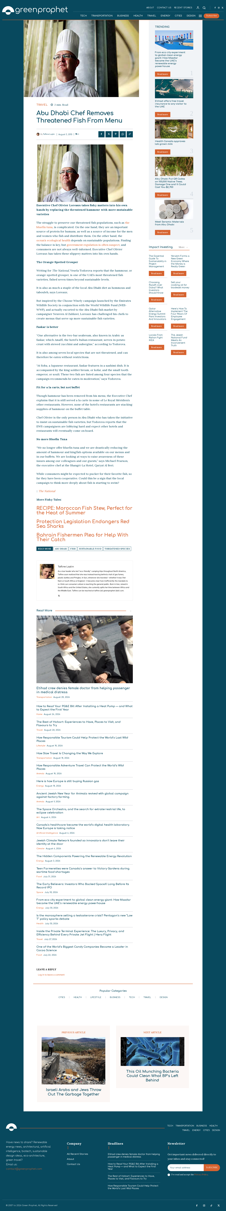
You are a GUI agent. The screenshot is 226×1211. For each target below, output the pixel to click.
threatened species (117, 549)
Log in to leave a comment (51, 974)
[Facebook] (215, 8)
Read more (162, 74)
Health (40, 924)
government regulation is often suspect (93, 245)
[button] (204, 7)
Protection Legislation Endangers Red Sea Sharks (82, 524)
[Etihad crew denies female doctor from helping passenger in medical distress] (84, 649)
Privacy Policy (201, 1174)
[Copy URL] (130, 134)
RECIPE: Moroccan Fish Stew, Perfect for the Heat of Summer (84, 510)
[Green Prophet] (35, 10)
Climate (40, 849)
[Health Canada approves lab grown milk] (174, 129)
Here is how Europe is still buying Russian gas (67, 781)
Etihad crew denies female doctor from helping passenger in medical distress (134, 1155)
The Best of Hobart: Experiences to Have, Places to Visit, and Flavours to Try (131, 1177)
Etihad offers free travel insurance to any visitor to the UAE (170, 104)
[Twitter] (222, 8)
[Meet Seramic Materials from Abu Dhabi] (174, 209)
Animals (40, 774)
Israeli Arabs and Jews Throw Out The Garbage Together (73, 1092)
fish (73, 549)
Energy (40, 786)
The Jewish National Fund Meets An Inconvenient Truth (179, 340)
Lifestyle (40, 746)
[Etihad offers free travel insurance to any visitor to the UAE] (174, 88)
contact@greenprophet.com (24, 1169)
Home (39, 714)
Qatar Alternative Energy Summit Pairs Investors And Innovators (157, 314)
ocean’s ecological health (53, 240)
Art (38, 817)
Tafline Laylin (49, 134)
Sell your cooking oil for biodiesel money (180, 285)
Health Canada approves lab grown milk (170, 142)
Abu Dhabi (61, 549)
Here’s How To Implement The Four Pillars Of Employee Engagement (179, 314)
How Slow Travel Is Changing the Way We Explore (69, 753)
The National (46, 491)
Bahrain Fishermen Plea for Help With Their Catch (82, 537)
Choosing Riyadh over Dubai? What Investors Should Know (156, 287)
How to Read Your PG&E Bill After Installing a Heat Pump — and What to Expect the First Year (133, 1166)
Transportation (44, 697)
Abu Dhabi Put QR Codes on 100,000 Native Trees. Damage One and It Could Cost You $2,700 (170, 183)
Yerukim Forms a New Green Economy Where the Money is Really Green (180, 261)
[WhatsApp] (123, 134)
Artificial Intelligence (47, 833)
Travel (42, 104)
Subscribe (212, 1167)
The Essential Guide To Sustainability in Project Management (157, 261)
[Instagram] (219, 8)
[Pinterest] (116, 134)
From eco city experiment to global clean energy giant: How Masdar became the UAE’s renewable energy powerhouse (170, 59)
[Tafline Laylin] (38, 134)
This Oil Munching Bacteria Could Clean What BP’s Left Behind (152, 1076)
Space (39, 892)
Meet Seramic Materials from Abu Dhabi (169, 223)
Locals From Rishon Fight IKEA (156, 337)
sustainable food (90, 549)
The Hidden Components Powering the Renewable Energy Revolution (84, 856)
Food (39, 877)
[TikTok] (211, 1206)
